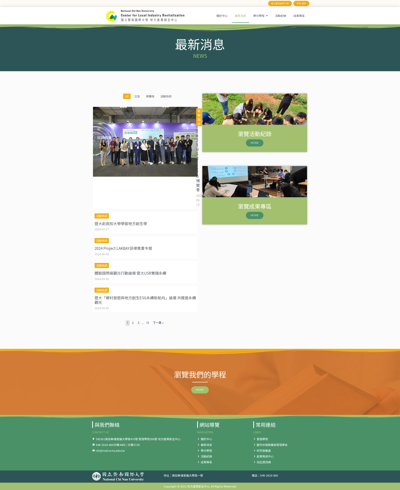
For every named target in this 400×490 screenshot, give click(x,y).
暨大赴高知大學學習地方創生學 (121, 223)
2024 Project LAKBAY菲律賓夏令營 (123, 248)
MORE (255, 142)
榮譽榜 (150, 96)
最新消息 (240, 16)
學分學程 (259, 16)
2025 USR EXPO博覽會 (198, 160)
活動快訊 (166, 96)
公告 (137, 96)
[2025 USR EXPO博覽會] (145, 175)
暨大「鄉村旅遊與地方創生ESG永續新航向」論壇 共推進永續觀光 (145, 300)
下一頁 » (158, 323)
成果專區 (299, 16)
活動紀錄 (280, 16)
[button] (200, 389)
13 (147, 323)
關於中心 (222, 16)
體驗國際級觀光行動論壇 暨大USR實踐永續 (130, 273)
